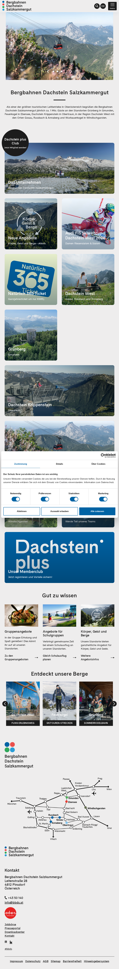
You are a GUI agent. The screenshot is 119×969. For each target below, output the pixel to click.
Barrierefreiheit (72, 961)
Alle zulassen (97, 511)
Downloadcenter (15, 932)
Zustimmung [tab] (20, 464)
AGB (45, 961)
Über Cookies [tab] (98, 464)
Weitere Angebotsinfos (90, 657)
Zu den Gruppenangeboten (16, 657)
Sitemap (56, 961)
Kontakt (9, 935)
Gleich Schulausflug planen (54, 657)
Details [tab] (59, 464)
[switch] (45, 499)
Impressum (16, 961)
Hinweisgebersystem (96, 961)
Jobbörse (10, 924)
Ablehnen (22, 511)
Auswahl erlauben (59, 511)
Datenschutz (32, 961)
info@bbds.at (14, 902)
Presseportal (12, 928)
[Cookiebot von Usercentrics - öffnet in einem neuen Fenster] (103, 455)
